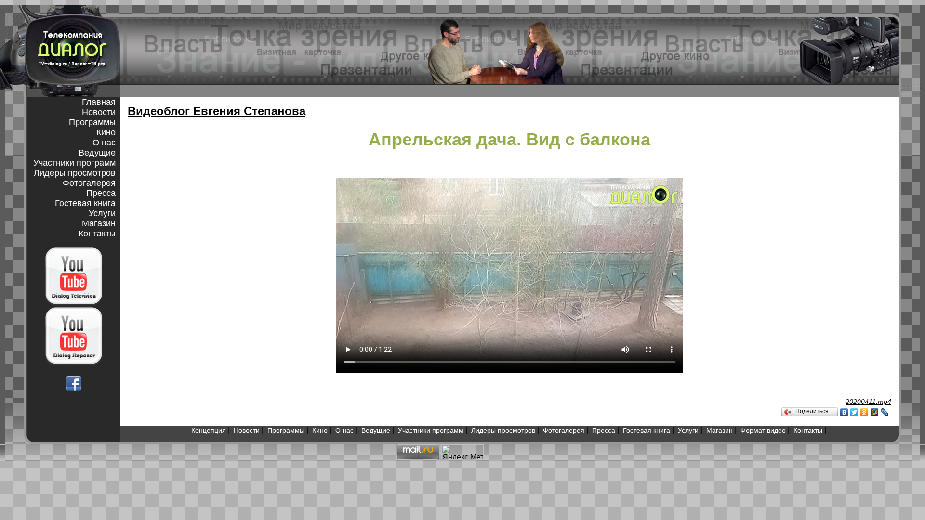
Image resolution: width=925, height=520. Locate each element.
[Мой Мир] (875, 412)
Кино (106, 132)
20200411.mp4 (868, 401)
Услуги (102, 213)
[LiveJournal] (885, 412)
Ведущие (97, 152)
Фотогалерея (89, 183)
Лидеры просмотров (75, 173)
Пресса (101, 193)
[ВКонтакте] (844, 412)
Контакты (97, 233)
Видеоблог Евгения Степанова (216, 110)
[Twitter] (854, 412)
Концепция (208, 430)
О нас (104, 142)
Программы (92, 122)
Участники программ (74, 163)
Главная (99, 102)
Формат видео (763, 430)
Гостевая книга (85, 203)
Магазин (99, 223)
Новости (99, 112)
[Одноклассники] (864, 412)
